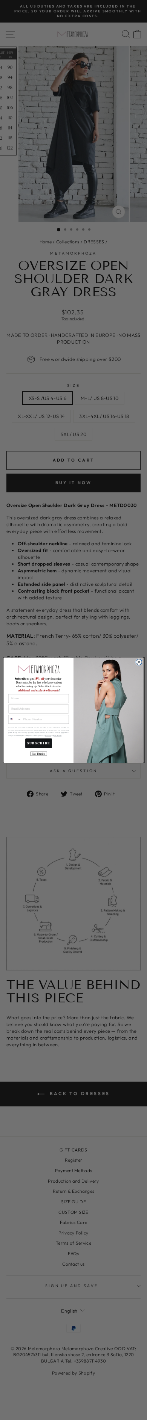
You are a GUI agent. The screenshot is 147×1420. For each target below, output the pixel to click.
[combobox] (14, 719)
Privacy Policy (48, 735)
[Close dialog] (139, 662)
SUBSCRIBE (38, 743)
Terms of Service (57, 735)
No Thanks (38, 753)
